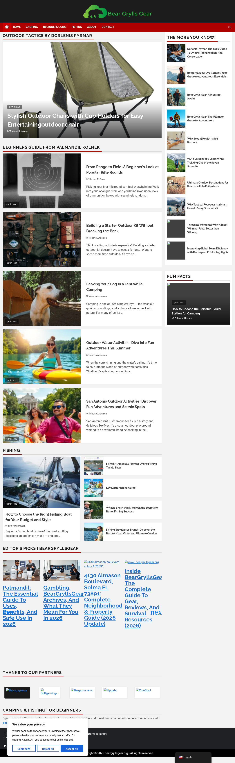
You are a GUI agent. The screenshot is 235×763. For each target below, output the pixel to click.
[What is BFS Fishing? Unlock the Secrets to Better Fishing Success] (94, 510)
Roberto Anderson (98, 238)
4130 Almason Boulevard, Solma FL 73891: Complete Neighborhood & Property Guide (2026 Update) (103, 599)
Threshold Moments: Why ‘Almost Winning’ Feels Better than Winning (207, 228)
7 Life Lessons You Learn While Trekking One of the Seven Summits (205, 162)
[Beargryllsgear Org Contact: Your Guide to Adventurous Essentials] (176, 75)
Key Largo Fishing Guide (120, 487)
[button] (157, 612)
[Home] (7, 27)
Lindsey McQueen (97, 179)
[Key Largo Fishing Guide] (94, 488)
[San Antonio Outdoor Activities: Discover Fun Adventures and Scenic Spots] (42, 415)
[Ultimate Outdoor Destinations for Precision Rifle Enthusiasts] (176, 184)
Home (17, 26)
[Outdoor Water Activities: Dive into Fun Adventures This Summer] (42, 356)
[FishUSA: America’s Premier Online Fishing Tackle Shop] (94, 466)
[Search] (229, 27)
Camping (32, 26)
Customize (23, 748)
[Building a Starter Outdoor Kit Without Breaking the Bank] (42, 239)
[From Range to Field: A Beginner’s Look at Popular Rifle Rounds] (42, 180)
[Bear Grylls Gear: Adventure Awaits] (176, 97)
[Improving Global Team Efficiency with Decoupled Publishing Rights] (176, 250)
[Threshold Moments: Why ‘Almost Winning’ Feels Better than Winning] (176, 228)
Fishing (77, 26)
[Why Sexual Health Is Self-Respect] (176, 141)
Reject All (48, 748)
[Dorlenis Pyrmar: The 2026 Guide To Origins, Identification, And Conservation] (176, 53)
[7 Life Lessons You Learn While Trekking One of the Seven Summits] (176, 162)
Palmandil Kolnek (19, 131)
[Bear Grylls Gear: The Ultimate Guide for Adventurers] (176, 119)
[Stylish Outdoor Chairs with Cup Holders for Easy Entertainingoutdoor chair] (82, 90)
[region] (47, 737)
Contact (108, 26)
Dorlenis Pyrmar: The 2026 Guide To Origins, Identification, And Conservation (207, 52)
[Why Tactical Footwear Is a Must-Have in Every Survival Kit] (176, 206)
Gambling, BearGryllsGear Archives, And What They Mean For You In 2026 (63, 602)
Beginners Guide (54, 26)
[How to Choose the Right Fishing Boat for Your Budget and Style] (41, 482)
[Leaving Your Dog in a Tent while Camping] (42, 298)
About (91, 26)
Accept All (72, 748)
